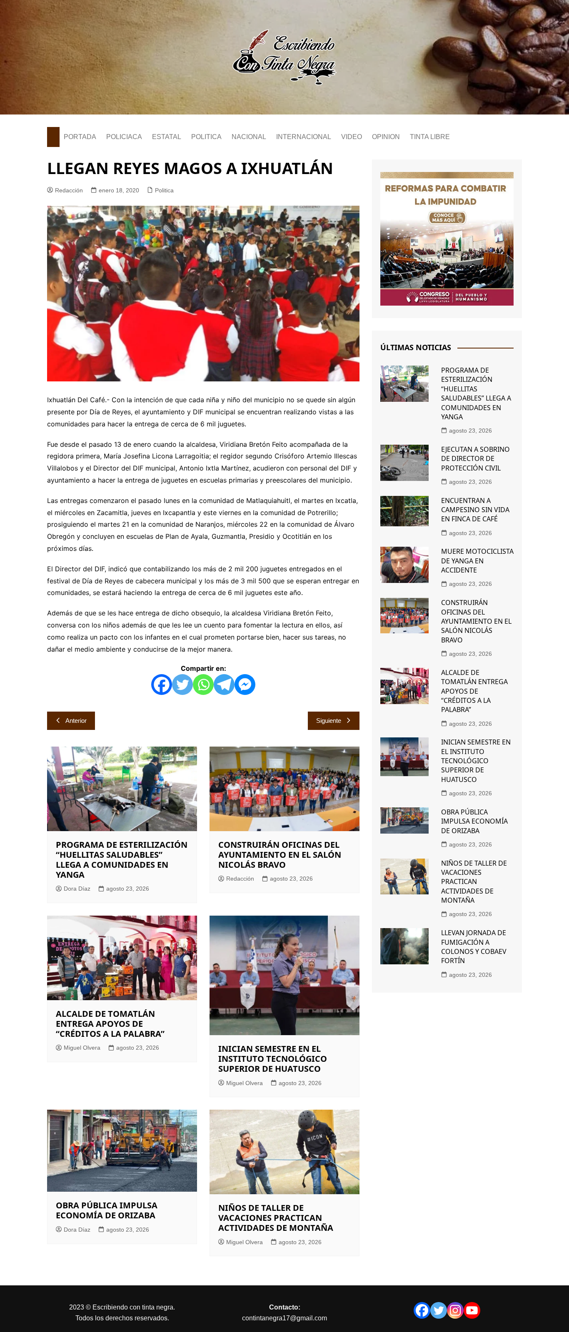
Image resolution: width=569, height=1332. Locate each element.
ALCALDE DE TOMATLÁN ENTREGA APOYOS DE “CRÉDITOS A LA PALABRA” (110, 1023)
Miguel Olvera (82, 1047)
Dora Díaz (77, 888)
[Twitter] (182, 684)
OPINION (386, 136)
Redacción (69, 190)
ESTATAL (166, 136)
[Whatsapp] (203, 684)
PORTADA (80, 136)
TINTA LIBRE (430, 136)
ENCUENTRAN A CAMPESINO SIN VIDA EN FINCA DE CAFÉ (475, 510)
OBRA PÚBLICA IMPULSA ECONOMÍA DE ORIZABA (106, 1210)
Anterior (76, 720)
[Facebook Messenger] (245, 684)
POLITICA (206, 136)
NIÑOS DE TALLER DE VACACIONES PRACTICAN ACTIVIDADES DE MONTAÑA (275, 1217)
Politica (164, 190)
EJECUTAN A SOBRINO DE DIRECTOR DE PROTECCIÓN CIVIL (475, 459)
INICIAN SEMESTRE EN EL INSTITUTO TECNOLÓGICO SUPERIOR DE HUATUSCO (272, 1058)
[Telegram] (224, 684)
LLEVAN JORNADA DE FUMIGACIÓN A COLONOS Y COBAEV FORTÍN (474, 946)
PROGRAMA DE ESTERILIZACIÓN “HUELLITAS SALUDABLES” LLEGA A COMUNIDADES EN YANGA (121, 859)
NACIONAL (249, 136)
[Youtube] (472, 1310)
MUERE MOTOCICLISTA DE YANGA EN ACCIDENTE (477, 561)
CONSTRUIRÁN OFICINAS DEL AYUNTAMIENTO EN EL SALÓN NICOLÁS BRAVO (279, 854)
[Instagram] (455, 1310)
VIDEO (351, 136)
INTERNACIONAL (303, 136)
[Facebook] (161, 684)
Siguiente (328, 720)
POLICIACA (124, 136)
